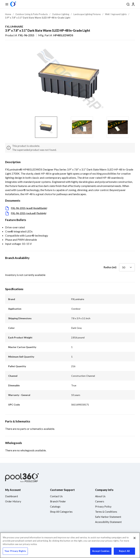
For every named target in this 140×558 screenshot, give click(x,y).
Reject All (124, 551)
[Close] (134, 538)
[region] (70, 545)
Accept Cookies (100, 551)
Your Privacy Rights (15, 551)
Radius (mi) (110, 267)
